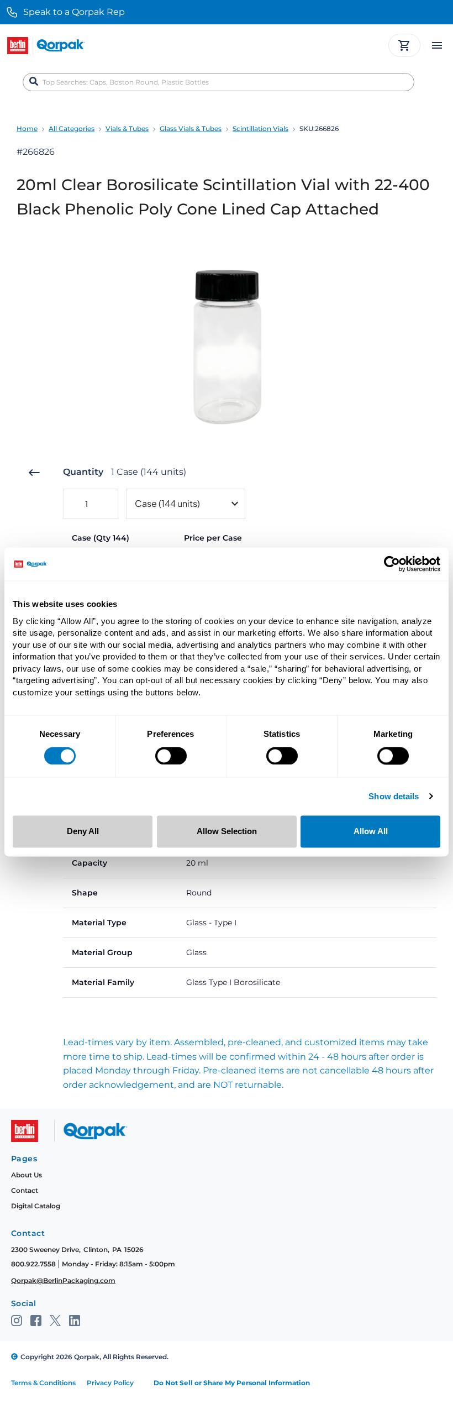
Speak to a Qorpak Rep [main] (74, 12)
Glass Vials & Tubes (191, 128)
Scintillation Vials (260, 128)
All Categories (71, 128)
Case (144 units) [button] (167, 503)
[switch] (171, 755)
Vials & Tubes (127, 128)
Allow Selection (227, 831)
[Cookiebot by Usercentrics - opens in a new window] (392, 564)
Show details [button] (393, 797)
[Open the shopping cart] (404, 45)
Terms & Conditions (43, 1383)
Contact (24, 1190)
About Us (26, 1175)
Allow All (371, 831)
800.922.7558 (33, 1264)
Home (27, 128)
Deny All (83, 831)
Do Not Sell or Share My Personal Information (232, 1383)
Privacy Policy (110, 1383)
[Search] (34, 81)
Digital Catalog (35, 1206)
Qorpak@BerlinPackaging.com (63, 1280)
